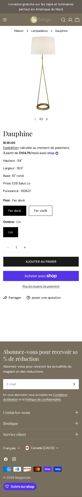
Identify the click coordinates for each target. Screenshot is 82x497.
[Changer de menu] (5, 20)
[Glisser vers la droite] (46, 119)
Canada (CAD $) (42, 448)
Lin (10, 232)
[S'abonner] (74, 384)
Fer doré (14, 211)
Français (9, 448)
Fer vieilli (40, 211)
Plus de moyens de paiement (41, 286)
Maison (19, 31)
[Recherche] (63, 20)
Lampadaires (39, 31)
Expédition (11, 148)
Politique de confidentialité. (43, 399)
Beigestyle (22, 478)
